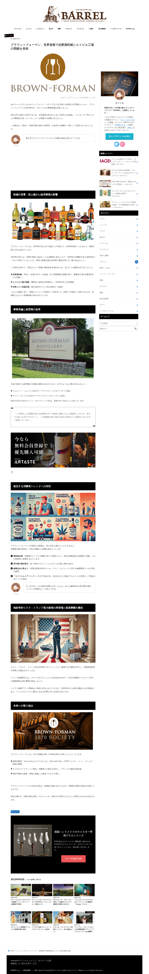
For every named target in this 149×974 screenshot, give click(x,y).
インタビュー (40, 29)
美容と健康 (104, 255)
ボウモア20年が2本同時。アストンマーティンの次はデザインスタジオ (124, 172)
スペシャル (17, 29)
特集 (101, 280)
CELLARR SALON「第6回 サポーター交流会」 (124, 183)
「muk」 (129, 127)
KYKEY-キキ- (120, 125)
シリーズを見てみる (73, 859)
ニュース (28, 29)
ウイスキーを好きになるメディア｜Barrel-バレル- (71, 970)
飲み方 (51, 29)
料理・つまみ (105, 268)
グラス (102, 231)
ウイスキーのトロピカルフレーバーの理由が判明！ (124, 193)
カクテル (103, 286)
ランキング (80, 29)
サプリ (102, 305)
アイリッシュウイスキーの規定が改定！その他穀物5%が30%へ (124, 204)
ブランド (103, 262)
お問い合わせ (38, 970)
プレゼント (68, 29)
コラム (102, 219)
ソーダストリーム (115, 29)
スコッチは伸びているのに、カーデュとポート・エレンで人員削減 (124, 161)
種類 (59, 29)
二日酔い (91, 29)
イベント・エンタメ (107, 274)
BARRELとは (130, 29)
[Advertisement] (53, 166)
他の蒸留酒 (102, 29)
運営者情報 (27, 970)
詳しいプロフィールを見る (119, 136)
